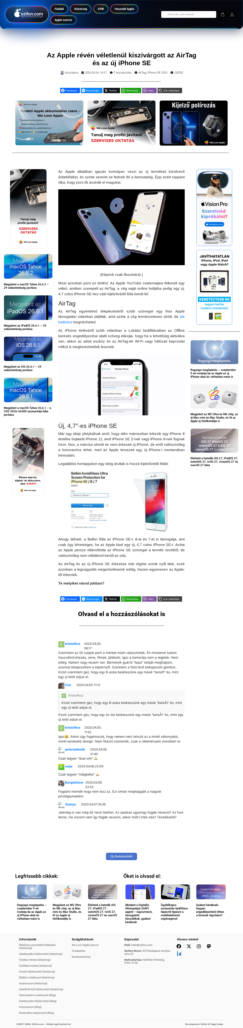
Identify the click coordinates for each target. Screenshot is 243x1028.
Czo (68, 685)
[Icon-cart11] (222, 14)
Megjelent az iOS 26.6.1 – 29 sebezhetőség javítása (22, 368)
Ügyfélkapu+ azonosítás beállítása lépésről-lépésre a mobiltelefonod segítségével (174, 911)
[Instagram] (199, 946)
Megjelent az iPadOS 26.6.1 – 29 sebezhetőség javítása (25, 327)
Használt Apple (124, 9)
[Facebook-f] (178, 946)
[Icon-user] (232, 14)
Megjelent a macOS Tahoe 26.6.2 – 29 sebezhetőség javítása (26, 286)
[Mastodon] (209, 946)
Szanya (70, 804)
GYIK (101, 9)
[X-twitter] (188, 946)
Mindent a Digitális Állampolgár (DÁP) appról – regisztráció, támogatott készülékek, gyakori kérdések (138, 913)
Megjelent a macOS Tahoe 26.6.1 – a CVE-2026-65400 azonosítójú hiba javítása (27, 411)
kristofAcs (72, 644)
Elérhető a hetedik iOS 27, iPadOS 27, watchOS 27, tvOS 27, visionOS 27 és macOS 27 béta (214, 462)
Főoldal (59, 9)
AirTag (142, 72)
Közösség (80, 9)
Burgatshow (74, 782)
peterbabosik (75, 749)
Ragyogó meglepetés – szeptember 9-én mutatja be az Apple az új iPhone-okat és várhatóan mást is (213, 373)
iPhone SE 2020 (157, 72)
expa (68, 766)
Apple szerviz (63, 20)
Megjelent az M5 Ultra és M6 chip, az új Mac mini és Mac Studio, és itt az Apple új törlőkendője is (214, 417)
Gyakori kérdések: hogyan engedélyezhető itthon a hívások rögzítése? (210, 910)
